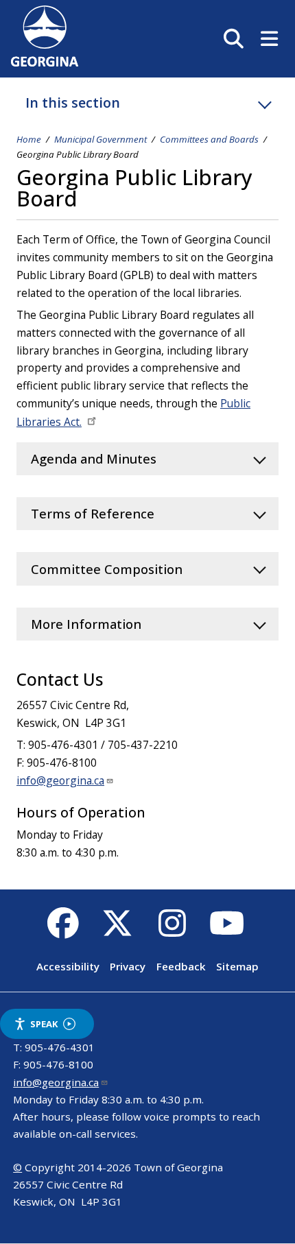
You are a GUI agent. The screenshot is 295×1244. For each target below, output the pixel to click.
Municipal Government (100, 139)
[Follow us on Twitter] (117, 930)
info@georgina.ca (60, 780)
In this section (72, 102)
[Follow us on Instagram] (171, 930)
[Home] (44, 62)
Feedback (181, 966)
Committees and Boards (209, 139)
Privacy (127, 966)
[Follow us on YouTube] (226, 930)
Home (28, 139)
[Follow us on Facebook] (62, 930)
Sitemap (237, 966)
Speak (44, 1024)
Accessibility (67, 966)
